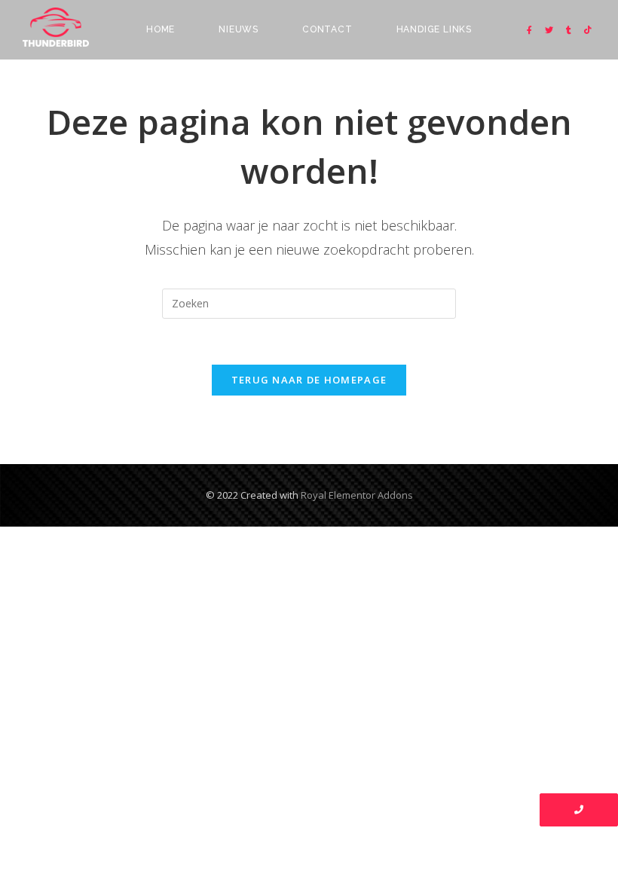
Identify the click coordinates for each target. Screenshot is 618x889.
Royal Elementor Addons (357, 495)
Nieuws (239, 29)
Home (160, 29)
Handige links (434, 29)
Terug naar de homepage (309, 379)
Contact (327, 29)
